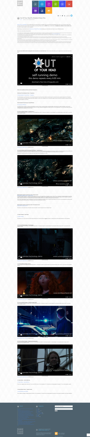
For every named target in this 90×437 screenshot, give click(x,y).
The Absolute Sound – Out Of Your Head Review (24, 413)
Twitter (62, 15)
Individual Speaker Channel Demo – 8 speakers (25, 95)
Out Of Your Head (39, 412)
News (37, 411)
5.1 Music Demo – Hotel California (23, 382)
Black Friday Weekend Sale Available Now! (24, 410)
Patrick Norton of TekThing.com (22, 418)
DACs (37, 409)
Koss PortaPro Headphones (56, 33)
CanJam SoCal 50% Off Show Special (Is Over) (24, 412)
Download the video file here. (22, 147)
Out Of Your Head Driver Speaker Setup (23, 417)
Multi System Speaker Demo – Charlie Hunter (25, 195)
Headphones (38, 410)
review (38, 414)
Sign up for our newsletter (22, 24)
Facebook (60, 15)
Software (38, 416)
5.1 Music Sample (20, 216)
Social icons (68, 15)
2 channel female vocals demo (22, 391)
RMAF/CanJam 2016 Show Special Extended (24, 423)
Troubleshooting (40, 413)
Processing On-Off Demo (21, 104)
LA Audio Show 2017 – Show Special (23, 416)
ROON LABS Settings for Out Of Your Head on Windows (26, 415)
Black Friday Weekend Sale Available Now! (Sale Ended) (25, 414)
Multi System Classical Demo (22, 205)
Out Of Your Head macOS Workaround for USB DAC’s (25, 411)
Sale (37, 415)
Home (21, 19)
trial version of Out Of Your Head (35, 28)
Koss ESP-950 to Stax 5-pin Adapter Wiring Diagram (25, 422)
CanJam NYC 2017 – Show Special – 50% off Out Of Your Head (26, 421)
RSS (64, 15)
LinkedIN (58, 15)
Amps (37, 408)
